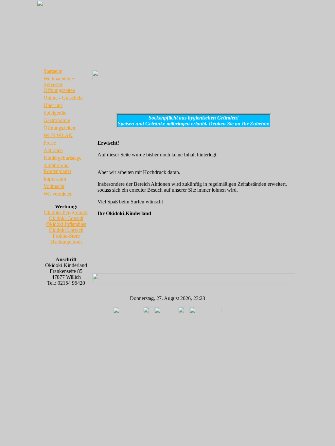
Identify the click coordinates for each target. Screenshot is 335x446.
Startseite (53, 71)
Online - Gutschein (63, 98)
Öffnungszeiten (59, 128)
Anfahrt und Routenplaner (57, 168)
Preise (50, 143)
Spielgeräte (55, 113)
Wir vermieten (58, 194)
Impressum (55, 179)
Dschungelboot (66, 242)
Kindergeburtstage (62, 158)
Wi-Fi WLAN (58, 135)
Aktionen (53, 150)
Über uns (53, 105)
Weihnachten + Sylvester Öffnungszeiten (59, 84)
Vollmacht (54, 186)
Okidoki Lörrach (66, 230)
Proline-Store (66, 236)
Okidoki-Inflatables (66, 224)
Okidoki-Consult (66, 218)
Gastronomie (57, 120)
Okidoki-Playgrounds (66, 212)
